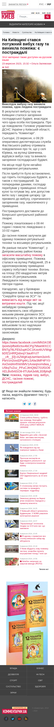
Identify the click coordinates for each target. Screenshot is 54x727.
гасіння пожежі (23, 378)
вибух (44, 375)
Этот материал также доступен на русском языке (27, 58)
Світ (40, 680)
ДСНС (6, 378)
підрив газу (30, 375)
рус (41, 4)
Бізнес (40, 668)
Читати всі (43, 569)
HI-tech (40, 674)
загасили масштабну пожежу (22, 255)
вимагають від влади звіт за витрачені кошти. (21, 301)
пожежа (15, 375)
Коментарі (39, 708)
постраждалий (12, 382)
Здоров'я (40, 686)
